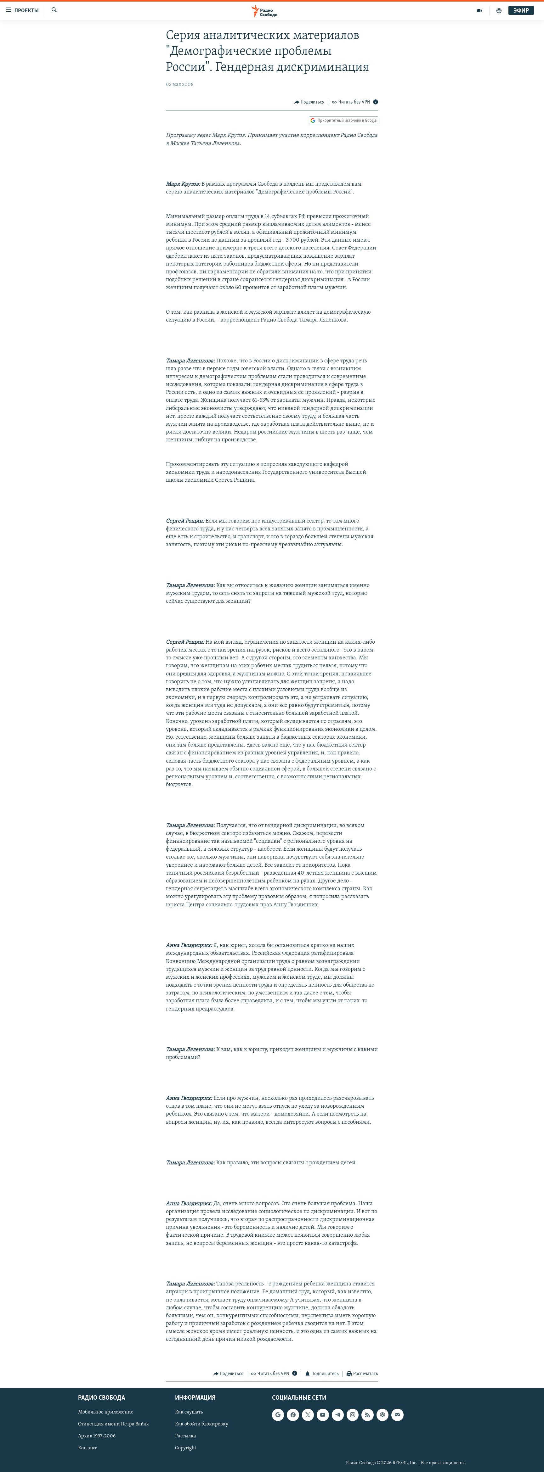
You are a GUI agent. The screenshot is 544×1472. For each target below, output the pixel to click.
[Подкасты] (382, 1415)
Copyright (185, 1448)
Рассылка (185, 1436)
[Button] (309, 102)
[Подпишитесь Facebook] (293, 1415)
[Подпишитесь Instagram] (353, 1415)
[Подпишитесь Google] (278, 1415)
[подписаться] (397, 1415)
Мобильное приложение (105, 1412)
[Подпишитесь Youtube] (323, 1415)
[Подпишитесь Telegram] (338, 1415)
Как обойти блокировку (201, 1424)
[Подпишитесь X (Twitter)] (308, 1415)
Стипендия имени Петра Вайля (113, 1424)
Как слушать (189, 1412)
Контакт (87, 1448)
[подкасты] (499, 10)
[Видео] (480, 10)
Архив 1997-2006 (97, 1436)
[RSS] (367, 1415)
